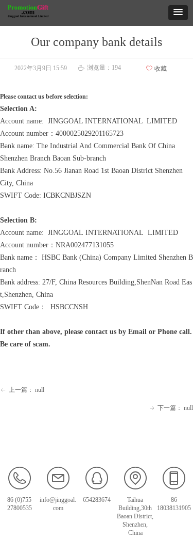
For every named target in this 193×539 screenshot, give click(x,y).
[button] (178, 12)
